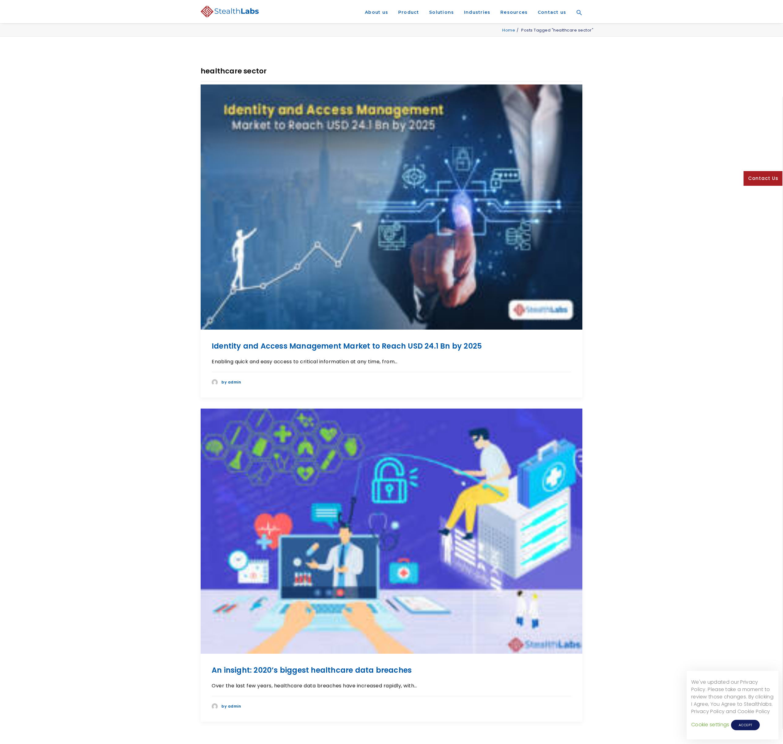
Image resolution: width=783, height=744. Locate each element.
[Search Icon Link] (577, 21)
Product (408, 12)
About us (376, 12)
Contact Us (763, 178)
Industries (477, 12)
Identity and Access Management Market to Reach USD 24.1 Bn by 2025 (347, 346)
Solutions (441, 12)
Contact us (552, 12)
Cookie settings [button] (710, 724)
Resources (514, 12)
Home (508, 30)
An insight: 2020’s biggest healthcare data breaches (312, 670)
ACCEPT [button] (745, 725)
